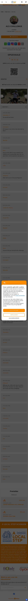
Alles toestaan (14, 310)
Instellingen (14, 315)
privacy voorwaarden (20, 295)
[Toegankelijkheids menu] (26, 599)
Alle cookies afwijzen (14, 318)
